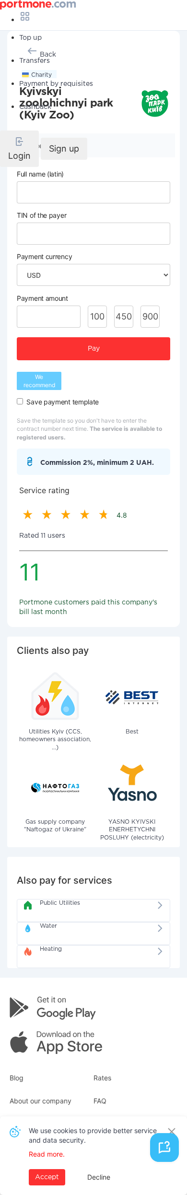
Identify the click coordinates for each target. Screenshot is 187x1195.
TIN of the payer (41, 215)
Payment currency (44, 256)
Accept (47, 1177)
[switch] (20, 401)
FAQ (100, 1101)
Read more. (47, 1154)
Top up (30, 38)
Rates (102, 1078)
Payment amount (42, 298)
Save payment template (62, 402)
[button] (19, 148)
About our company (40, 1101)
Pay (94, 349)
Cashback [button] (35, 107)
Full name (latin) (40, 174)
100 (97, 316)
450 (124, 316)
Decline (98, 1177)
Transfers (34, 61)
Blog (16, 1078)
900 (150, 316)
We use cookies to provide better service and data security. (93, 1135)
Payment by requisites (56, 84)
